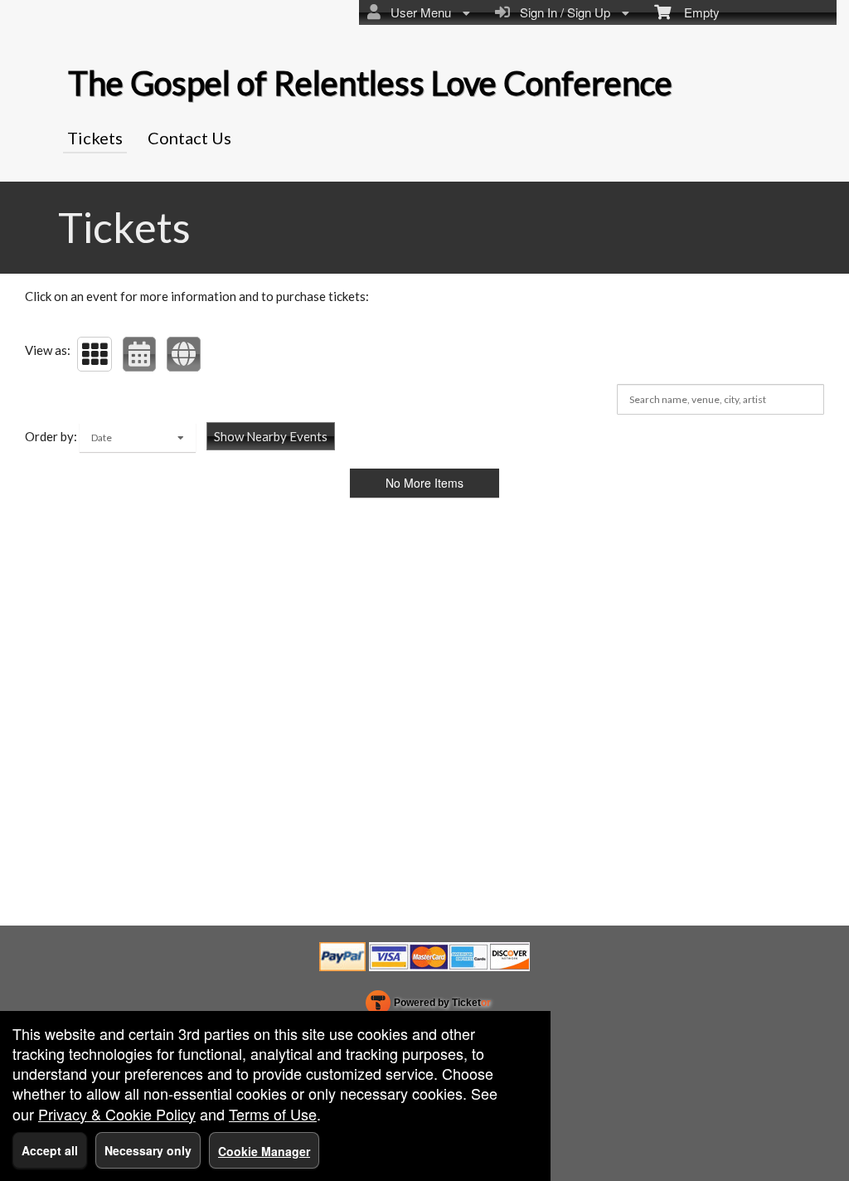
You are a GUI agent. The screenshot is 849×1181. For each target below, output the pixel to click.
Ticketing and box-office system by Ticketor (428, 1006)
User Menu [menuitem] (417, 12)
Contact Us (189, 138)
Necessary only (148, 1150)
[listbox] (138, 437)
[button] (94, 354)
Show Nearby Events (270, 436)
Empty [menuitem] (695, 12)
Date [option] (101, 437)
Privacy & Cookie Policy (117, 1114)
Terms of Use (273, 1114)
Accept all (50, 1150)
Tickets (95, 138)
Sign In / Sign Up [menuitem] (562, 12)
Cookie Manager (264, 1151)
